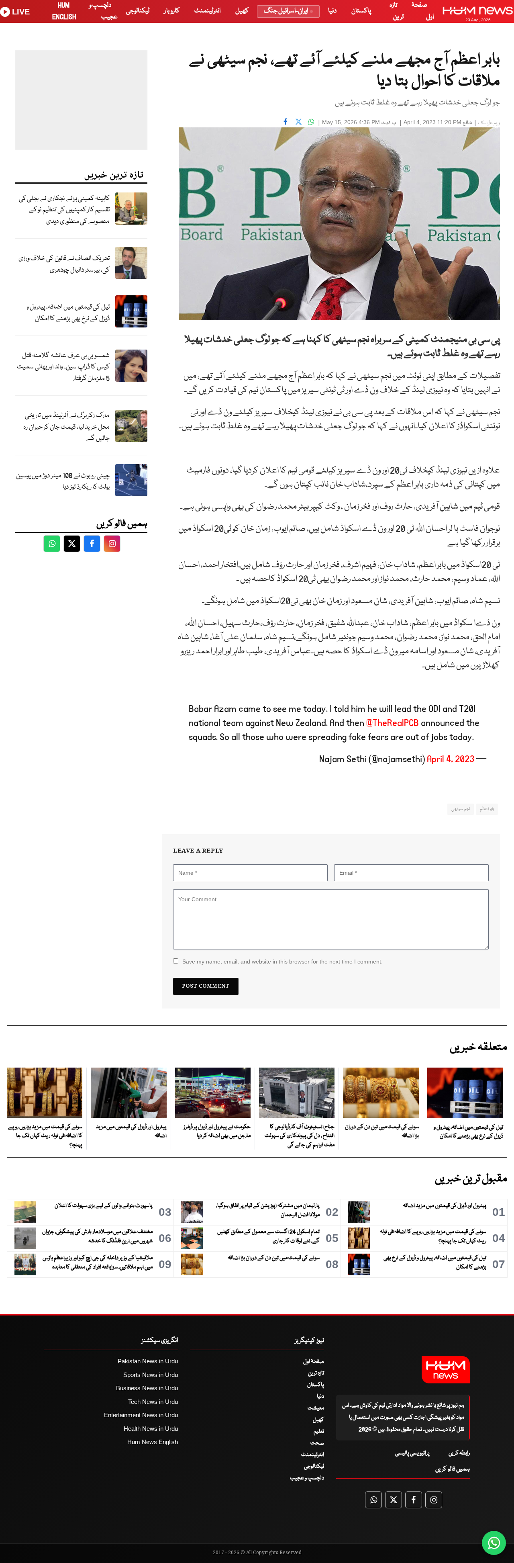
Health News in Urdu (151, 1428)
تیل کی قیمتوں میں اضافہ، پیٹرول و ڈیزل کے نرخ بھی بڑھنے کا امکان (68, 313)
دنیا (332, 11)
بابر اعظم (487, 809)
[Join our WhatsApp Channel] (494, 1543)
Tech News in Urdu (153, 1401)
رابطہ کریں (459, 1453)
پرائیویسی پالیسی (412, 1453)
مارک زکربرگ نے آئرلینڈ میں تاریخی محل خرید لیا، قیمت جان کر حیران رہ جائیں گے (66, 427)
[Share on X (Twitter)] (298, 121)
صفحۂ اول (313, 1361)
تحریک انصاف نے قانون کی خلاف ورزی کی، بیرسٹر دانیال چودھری (64, 264)
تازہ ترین (316, 1373)
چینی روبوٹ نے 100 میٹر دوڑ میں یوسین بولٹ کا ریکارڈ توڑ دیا (63, 482)
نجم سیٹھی (460, 809)
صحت (317, 1443)
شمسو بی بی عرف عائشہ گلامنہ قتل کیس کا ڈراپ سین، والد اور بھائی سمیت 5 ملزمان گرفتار (63, 367)
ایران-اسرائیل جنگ (286, 11)
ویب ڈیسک (489, 123)
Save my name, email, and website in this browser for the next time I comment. (282, 961)
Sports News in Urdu (150, 1374)
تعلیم (319, 1431)
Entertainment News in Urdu (141, 1415)
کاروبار (171, 11)
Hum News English (152, 1441)
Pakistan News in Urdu (148, 1361)
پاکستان (361, 11)
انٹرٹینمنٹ (207, 11)
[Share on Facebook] (285, 121)
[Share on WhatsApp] (311, 121)
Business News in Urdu (147, 1388)
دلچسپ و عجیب (307, 1478)
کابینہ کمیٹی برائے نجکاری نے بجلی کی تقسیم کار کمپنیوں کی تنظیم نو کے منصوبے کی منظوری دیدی (64, 210)
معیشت (316, 1408)
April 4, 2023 (450, 759)
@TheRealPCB (392, 723)
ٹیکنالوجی (137, 11)
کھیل (242, 11)
